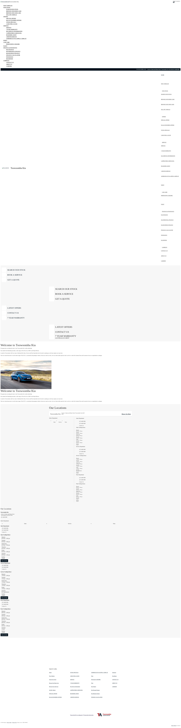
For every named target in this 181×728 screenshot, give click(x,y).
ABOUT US (114, 683)
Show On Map (126, 414)
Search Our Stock (52, 679)
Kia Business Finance (95, 693)
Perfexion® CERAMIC (96, 679)
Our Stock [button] (6, 7)
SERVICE (72, 679)
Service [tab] (60, 422)
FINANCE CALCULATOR (96, 697)
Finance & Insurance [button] (10, 47)
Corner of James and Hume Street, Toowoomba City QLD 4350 (160, 69)
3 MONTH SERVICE (74, 697)
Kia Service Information (75, 686)
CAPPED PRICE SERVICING (76, 690)
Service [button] (5, 25)
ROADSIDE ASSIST (74, 693)
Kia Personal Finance (95, 690)
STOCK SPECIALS (74, 672)
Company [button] (6, 60)
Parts (92, 676)
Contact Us (81, 425)
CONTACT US (115, 679)
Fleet (92, 683)
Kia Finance (93, 686)
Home (50, 672)
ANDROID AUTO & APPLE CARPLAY (99, 672)
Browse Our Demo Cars (54, 683)
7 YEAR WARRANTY (74, 683)
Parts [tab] (66, 422)
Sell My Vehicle (52, 690)
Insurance (114, 672)
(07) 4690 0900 (176, 69)
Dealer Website (173, 725)
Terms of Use (14, 722)
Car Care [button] (6, 42)
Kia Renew (114, 676)
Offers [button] (5, 16)
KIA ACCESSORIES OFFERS (55, 697)
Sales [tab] (54, 422)
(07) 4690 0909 (82, 423)
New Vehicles (52, 676)
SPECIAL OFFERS (53, 693)
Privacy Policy (9, 722)
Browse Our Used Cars (53, 686)
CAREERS (114, 686)
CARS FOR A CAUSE (74, 676)
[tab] (90, 516)
